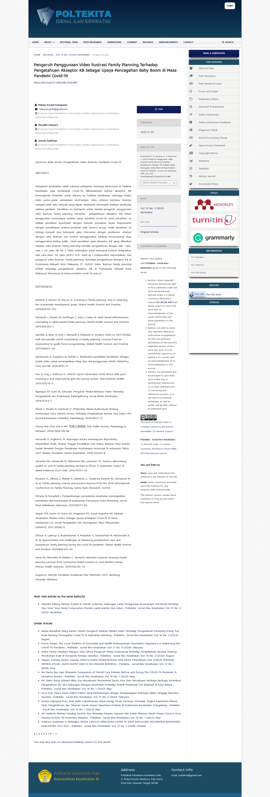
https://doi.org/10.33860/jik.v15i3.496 (55, 82)
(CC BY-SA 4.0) (164, 302)
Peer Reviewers (92, 42)
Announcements (168, 42)
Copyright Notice (208, 153)
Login (230, 6)
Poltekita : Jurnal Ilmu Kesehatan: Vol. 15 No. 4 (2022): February (91, 697)
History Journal (207, 176)
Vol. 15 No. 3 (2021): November (73, 55)
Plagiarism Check (208, 130)
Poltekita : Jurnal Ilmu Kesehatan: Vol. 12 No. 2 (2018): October (108, 726)
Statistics (204, 161)
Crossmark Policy (208, 184)
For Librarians (198, 273)
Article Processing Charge (213, 138)
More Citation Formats (155, 183)
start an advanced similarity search (72, 742)
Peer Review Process (210, 84)
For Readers (197, 257)
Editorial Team (69, 42)
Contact (188, 42)
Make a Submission (214, 53)
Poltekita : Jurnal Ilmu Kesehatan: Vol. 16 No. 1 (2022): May (99, 676)
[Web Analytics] (197, 295)
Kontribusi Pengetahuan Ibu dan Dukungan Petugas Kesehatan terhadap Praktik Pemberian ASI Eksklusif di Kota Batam (111, 682)
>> (56, 734)
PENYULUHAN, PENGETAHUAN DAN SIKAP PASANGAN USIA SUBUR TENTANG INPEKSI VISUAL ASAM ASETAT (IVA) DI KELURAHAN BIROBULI (107, 662)
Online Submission (209, 115)
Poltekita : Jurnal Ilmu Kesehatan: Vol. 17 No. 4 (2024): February (105, 647)
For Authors (197, 265)
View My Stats (213, 295)
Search (228, 42)
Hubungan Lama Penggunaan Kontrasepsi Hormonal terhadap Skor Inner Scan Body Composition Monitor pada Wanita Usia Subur (109, 606)
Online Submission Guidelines (215, 122)
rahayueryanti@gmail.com (53, 109)
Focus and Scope (208, 91)
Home (35, 42)
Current (132, 42)
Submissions (114, 42)
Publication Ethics (208, 99)
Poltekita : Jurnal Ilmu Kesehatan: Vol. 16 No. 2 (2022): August (137, 656)
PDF (160, 109)
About (48, 42)
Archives (148, 42)
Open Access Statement (212, 146)
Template (204, 169)
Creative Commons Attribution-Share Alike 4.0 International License (158, 449)
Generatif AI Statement (211, 107)
